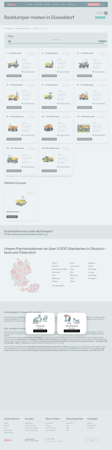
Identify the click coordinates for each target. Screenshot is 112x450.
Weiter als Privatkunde (40, 331)
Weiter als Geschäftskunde (72, 331)
